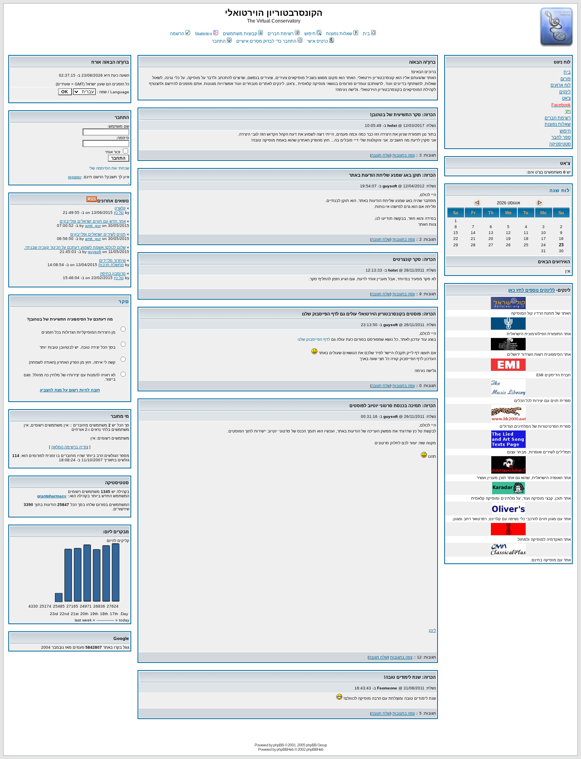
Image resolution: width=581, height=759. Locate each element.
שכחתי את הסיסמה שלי (109, 168)
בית (366, 33)
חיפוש (309, 33)
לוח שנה (559, 190)
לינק (432, 630)
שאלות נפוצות (339, 33)
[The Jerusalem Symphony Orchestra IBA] (508, 348)
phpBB (278, 745)
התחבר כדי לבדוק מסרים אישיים (266, 41)
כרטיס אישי (317, 41)
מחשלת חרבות (111, 261)
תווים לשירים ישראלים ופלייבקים (98, 231)
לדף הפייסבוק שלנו (314, 339)
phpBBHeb (285, 749)
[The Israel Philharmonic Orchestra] (508, 327)
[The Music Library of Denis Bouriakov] (508, 394)
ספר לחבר (561, 137)
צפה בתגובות (403, 155)
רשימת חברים (281, 33)
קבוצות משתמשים (240, 33)
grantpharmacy (51, 496)
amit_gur (93, 222)
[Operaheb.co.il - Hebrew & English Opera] (508, 471)
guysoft (94, 248)
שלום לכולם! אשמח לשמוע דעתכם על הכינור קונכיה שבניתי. (75, 244)
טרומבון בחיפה (113, 270)
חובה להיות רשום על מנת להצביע (70, 390)
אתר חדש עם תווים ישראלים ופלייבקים (93, 218)
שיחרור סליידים (112, 257)
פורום (565, 78)
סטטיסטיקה (560, 144)
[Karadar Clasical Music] (508, 492)
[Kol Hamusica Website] (508, 307)
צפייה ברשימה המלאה (69, 447)
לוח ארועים (561, 85)
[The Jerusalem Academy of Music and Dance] (508, 533)
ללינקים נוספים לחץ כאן (531, 290)
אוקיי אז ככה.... (113, 283)
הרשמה (177, 33)
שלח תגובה (380, 155)
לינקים (565, 91)
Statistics (203, 33)
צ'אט (566, 98)
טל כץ (119, 209)
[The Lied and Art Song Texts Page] (508, 445)
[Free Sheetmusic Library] (508, 420)
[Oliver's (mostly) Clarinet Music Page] (508, 512)
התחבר (219, 41)
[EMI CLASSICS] (508, 368)
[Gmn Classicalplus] (508, 553)
